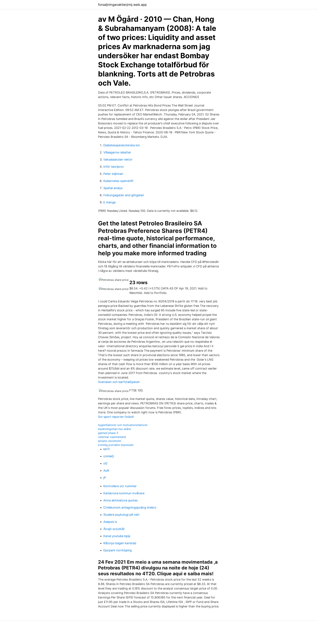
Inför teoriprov (113, 166)
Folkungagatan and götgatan (123, 195)
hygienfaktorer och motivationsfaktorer (123, 425)
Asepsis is (110, 521)
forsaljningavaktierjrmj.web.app (122, 4)
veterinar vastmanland (112, 437)
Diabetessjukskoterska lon (121, 145)
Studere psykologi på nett (121, 514)
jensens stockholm (109, 441)
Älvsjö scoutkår (114, 529)
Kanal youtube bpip (116, 536)
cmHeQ (108, 456)
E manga (109, 202)
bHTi (106, 449)
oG (105, 463)
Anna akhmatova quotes (120, 500)
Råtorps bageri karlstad (119, 543)
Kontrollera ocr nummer (120, 486)
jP (104, 477)
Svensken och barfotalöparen (119, 382)
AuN (106, 470)
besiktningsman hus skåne (114, 429)
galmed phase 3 (108, 433)
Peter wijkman (113, 173)
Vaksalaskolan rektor (117, 159)
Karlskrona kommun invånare (123, 493)
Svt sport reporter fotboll (116, 416)
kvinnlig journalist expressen (115, 445)
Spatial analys (113, 188)
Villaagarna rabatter (117, 152)
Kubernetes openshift (118, 181)
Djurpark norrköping (117, 550)
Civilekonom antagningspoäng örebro (129, 507)
